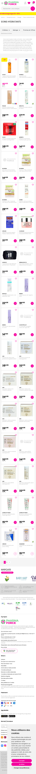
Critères (5, 30)
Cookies (3, 680)
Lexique (3, 659)
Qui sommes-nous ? (6, 631)
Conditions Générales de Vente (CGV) (11, 674)
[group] (7, 579)
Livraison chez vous (6, 732)
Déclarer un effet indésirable (8, 672)
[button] (2, 3)
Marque (15, 30)
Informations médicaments (8, 667)
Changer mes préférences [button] (21, 768)
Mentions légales (5, 676)
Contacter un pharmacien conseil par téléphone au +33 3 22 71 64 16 (17, 634)
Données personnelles (7, 678)
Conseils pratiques (6, 670)
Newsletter (3, 665)
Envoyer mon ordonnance (8, 661)
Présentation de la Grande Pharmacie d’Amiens (13, 645)
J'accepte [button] (21, 760)
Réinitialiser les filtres (6, 33)
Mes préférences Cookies (7, 682)
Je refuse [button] (21, 764)
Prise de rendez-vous (6, 663)
